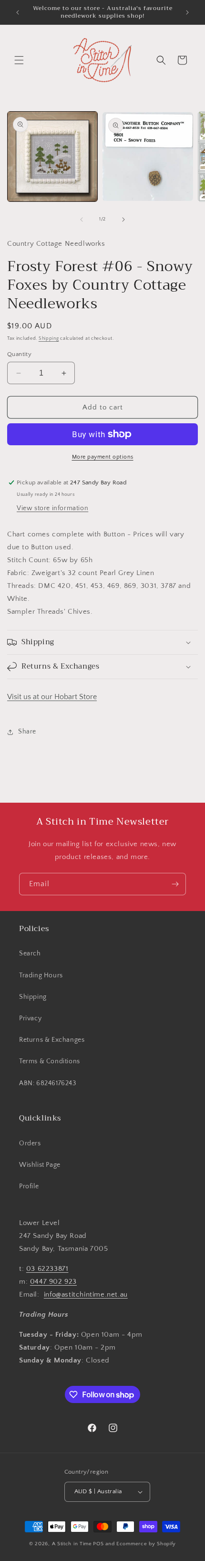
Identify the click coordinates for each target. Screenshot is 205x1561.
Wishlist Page (40, 1165)
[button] (19, 60)
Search (30, 953)
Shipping (49, 338)
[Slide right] (123, 219)
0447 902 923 (53, 1282)
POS (98, 1544)
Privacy (30, 1018)
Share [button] (27, 731)
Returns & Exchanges (51, 1040)
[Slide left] (81, 219)
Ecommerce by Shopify (146, 1544)
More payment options (102, 457)
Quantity (19, 354)
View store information (52, 508)
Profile (29, 1186)
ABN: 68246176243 (47, 1083)
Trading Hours (41, 975)
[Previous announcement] (17, 12)
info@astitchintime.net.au (86, 1294)
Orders (30, 1143)
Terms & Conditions (49, 1061)
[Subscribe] (174, 884)
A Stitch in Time (72, 1544)
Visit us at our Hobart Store (52, 696)
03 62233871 (47, 1269)
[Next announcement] (187, 12)
